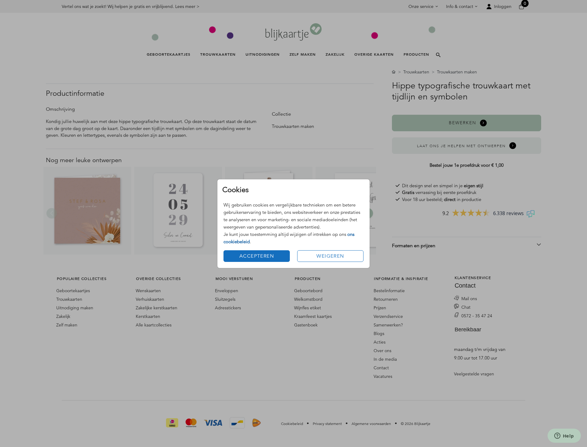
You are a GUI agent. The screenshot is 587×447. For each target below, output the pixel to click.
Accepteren (256, 256)
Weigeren (330, 256)
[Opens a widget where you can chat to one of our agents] (564, 436)
